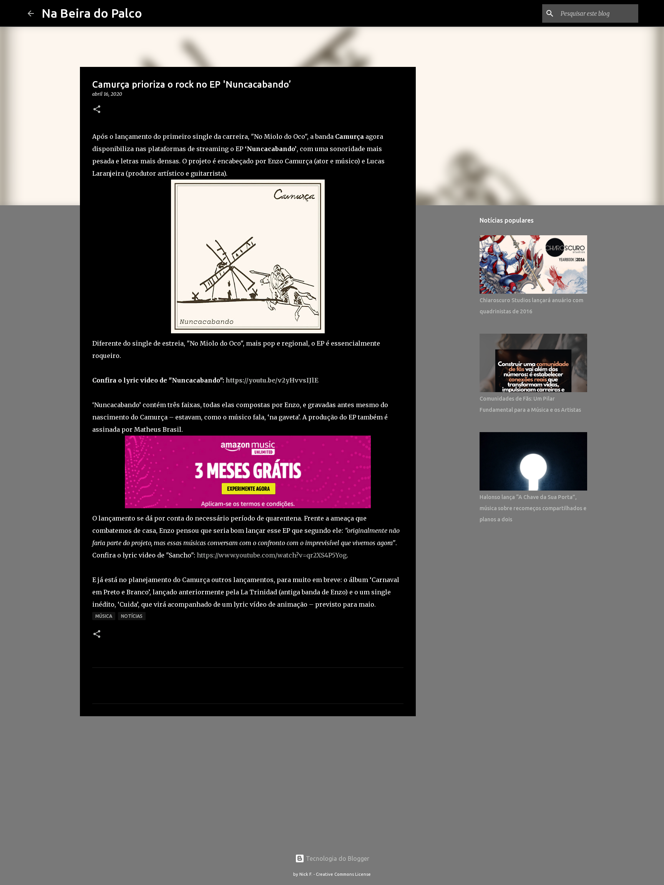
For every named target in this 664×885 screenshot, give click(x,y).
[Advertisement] (248, 781)
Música (103, 616)
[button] (96, 110)
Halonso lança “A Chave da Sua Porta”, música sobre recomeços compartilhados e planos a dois (533, 508)
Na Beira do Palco (92, 13)
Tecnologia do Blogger (336, 858)
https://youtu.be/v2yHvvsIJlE (272, 380)
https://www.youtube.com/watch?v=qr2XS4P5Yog (272, 555)
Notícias (132, 616)
